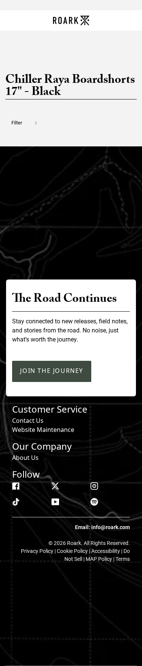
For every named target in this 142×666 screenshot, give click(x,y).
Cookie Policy (73, 551)
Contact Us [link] (28, 420)
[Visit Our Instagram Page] (94, 486)
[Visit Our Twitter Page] (55, 486)
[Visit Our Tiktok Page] (16, 502)
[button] (29, 122)
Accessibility (106, 551)
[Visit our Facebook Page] (16, 486)
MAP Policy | (100, 559)
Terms (122, 559)
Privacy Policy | (39, 551)
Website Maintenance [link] (43, 429)
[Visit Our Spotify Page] (94, 502)
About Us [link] (25, 457)
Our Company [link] (42, 446)
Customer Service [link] (49, 409)
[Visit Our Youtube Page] (55, 502)
